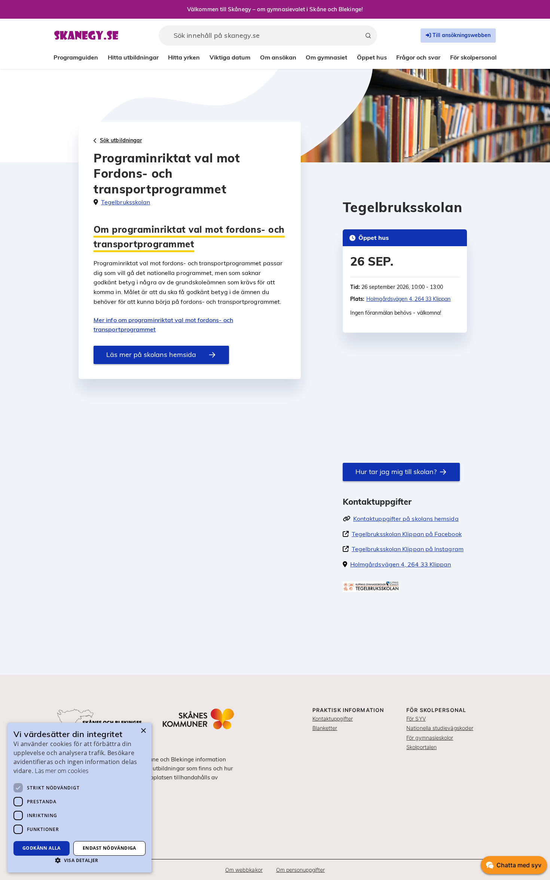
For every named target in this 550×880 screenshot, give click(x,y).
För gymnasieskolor (429, 737)
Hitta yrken (184, 57)
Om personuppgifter (300, 870)
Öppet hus (372, 57)
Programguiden (76, 57)
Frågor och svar (418, 57)
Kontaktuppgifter (332, 718)
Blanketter (324, 728)
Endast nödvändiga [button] (109, 848)
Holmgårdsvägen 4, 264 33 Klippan (408, 299)
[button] (79, 860)
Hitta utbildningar (133, 57)
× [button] (143, 731)
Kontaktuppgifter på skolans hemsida (406, 518)
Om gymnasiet (326, 57)
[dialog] (79, 798)
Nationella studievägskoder (439, 728)
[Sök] (368, 35)
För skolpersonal (473, 57)
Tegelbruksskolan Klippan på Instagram (408, 549)
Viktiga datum (230, 57)
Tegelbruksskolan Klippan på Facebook (407, 534)
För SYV (416, 718)
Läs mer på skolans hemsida (151, 354)
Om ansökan (278, 57)
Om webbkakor (244, 870)
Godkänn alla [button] (41, 848)
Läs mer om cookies (61, 771)
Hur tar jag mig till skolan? (396, 471)
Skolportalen (421, 747)
